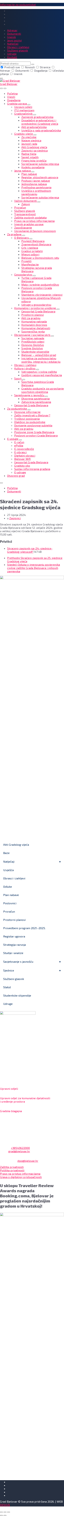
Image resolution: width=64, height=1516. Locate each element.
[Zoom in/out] (8, 1512)
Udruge (8, 1003)
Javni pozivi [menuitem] (14, 40)
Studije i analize (13, 953)
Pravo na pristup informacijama (20, 1173)
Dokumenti (22, 70)
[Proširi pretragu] (1, 88)
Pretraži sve (12, 67)
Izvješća (8, 870)
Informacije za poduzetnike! (18, 4)
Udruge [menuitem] (12, 53)
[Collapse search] (1, 78)
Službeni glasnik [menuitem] (17, 50)
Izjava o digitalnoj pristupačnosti (21, 1177)
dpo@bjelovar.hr (27, 1160)
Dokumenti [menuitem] (14, 33)
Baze (6, 853)
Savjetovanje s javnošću (18, 961)
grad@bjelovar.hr (19, 1151)
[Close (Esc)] (1, 1512)
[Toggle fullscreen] (5, 1512)
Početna (12, 488)
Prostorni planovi (14, 919)
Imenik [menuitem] (11, 37)
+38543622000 (20, 1148)
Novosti (30, 67)
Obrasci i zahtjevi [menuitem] (18, 47)
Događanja (40, 70)
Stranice (45, 67)
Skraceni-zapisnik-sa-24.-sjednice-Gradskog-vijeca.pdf (29, 550)
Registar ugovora (14, 936)
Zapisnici (15, 518)
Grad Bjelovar (8, 84)
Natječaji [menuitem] (12, 43)
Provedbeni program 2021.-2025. (24, 928)
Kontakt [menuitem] (12, 57)
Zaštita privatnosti (12, 1167)
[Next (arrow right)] (5, 1515)
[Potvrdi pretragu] (32, 64)
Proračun (9, 911)
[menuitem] (12, 93)
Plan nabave (11, 895)
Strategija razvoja (14, 944)
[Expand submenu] (29, 104)
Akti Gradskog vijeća (16, 844)
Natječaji (8, 861)
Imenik (17, 74)
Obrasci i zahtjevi (14, 878)
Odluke (7, 886)
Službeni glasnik (13, 978)
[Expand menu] (5, 88)
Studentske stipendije (17, 995)
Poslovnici (9, 903)
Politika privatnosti (12, 1170)
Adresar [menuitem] (12, 30)
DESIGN (5, 1504)
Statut (7, 987)
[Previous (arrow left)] (1, 1515)
